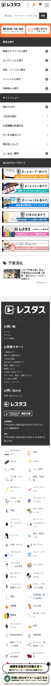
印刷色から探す (11, 88)
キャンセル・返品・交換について (18, 375)
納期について (9, 369)
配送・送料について (12, 365)
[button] (45, 406)
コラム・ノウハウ (11, 382)
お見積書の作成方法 (13, 125)
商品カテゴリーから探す (15, 51)
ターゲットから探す (13, 60)
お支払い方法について (13, 372)
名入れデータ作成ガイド (14, 362)
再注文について (11, 144)
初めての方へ (9, 107)
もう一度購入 (9, 338)
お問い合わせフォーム (13, 396)
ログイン (7, 335)
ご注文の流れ (9, 116)
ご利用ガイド (9, 352)
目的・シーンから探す (14, 70)
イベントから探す (12, 79)
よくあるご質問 (11, 153)
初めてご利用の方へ (12, 355)
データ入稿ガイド (12, 135)
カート (6, 332)
